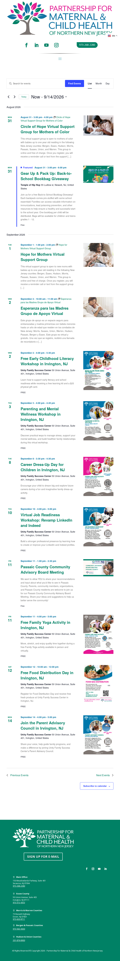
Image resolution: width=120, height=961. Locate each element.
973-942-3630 (19, 929)
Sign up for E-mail (43, 856)
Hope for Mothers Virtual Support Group (43, 256)
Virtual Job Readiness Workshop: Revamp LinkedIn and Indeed (46, 520)
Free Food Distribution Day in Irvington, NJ (47, 675)
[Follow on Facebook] (26, 45)
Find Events (74, 83)
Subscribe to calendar (95, 785)
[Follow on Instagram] (56, 45)
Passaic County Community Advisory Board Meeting (45, 569)
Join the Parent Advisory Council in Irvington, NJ (43, 725)
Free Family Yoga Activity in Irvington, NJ (45, 625)
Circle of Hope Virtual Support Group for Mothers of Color (48, 129)
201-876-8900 (19, 940)
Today (23, 96)
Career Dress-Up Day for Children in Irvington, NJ (43, 467)
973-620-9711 (19, 919)
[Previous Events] (8, 97)
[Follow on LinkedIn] (36, 45)
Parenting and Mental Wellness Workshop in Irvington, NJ (41, 414)
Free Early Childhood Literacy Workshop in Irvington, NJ (47, 361)
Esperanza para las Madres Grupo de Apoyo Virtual (44, 310)
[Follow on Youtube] (46, 45)
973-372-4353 (19, 902)
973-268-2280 (87, 45)
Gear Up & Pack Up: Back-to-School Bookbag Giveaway (46, 176)
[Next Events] (14, 97)
